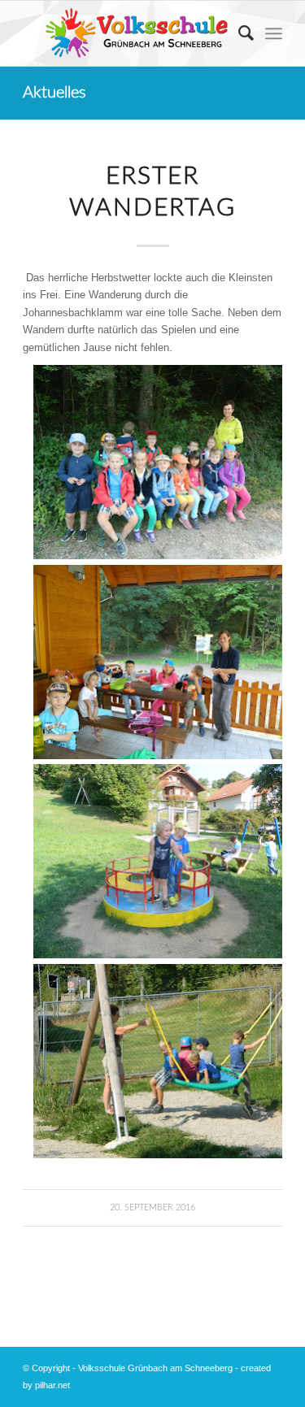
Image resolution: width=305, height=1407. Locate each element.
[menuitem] (238, 33)
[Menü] (273, 33)
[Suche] (238, 33)
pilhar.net (52, 1385)
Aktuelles (54, 93)
